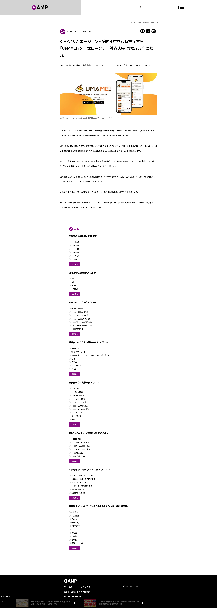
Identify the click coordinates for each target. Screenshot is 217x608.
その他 (74, 285)
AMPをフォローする (132, 586)
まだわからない (77, 489)
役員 (73, 359)
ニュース (139, 22)
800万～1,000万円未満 (80, 319)
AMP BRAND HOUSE (72, 597)
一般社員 (75, 348)
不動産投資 (75, 526)
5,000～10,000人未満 (80, 409)
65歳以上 (75, 259)
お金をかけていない (79, 456)
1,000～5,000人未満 (79, 406)
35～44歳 (75, 249)
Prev (75, 602)
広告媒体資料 (86, 592)
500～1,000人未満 (78, 402)
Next (141, 602)
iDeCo (74, 519)
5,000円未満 (76, 439)
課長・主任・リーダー (79, 352)
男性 (73, 278)
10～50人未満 (77, 392)
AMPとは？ (68, 587)
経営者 (74, 362)
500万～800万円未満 (79, 315)
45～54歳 (75, 252)
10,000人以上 (77, 412)
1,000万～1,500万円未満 (81, 322)
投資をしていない (78, 543)
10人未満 (75, 388)
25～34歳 (75, 245)
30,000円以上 (77, 453)
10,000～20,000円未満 (80, 446)
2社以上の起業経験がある (81, 486)
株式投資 (75, 516)
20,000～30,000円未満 (80, 449)
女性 (73, 282)
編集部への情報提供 (72, 592)
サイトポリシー (86, 587)
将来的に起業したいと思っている (84, 475)
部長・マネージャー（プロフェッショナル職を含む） (90, 355)
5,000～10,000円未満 (80, 442)
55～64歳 (75, 256)
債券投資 (75, 536)
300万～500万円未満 (79, 312)
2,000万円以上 (77, 329)
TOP (132, 22)
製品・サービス (150, 22)
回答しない (75, 289)
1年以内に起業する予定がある (83, 479)
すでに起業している (79, 482)
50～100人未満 (77, 395)
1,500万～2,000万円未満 (81, 325)
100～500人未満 (78, 399)
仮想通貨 (75, 522)
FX (72, 529)
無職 (73, 419)
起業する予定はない (79, 493)
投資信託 (75, 512)
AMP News (71, 31)
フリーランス (76, 365)
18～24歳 (75, 242)
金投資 (74, 533)
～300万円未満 (77, 308)
